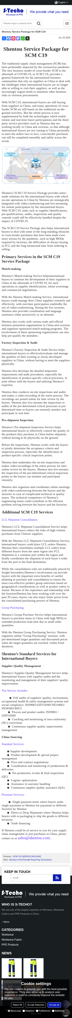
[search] (38, 23)
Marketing (59, 1011)
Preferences (44, 1011)
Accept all (54, 1005)
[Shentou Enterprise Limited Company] (36, 12)
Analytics (29, 1011)
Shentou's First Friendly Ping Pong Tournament (30, 860)
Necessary (16, 1011)
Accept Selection (35, 1005)
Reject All (17, 1005)
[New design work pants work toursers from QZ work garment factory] (12, 968)
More (6, 921)
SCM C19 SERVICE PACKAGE (27, 856)
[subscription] (57, 877)
